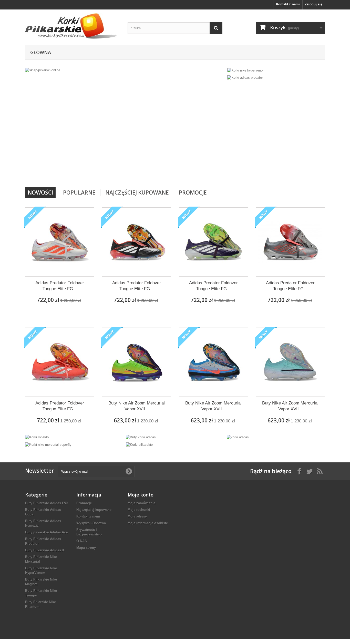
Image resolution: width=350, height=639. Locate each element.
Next (215, 173)
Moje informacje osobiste (148, 523)
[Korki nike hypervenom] (246, 70)
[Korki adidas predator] (245, 77)
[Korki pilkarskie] (139, 444)
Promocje (193, 192)
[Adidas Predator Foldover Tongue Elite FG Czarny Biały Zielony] (213, 242)
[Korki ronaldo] (37, 437)
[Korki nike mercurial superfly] (48, 444)
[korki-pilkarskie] (125, 125)
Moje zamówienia (141, 503)
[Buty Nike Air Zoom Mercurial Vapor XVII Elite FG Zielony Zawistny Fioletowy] (137, 362)
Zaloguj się (313, 4)
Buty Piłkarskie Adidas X (44, 550)
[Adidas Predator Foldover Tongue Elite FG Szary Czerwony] (290, 242)
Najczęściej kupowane (93, 510)
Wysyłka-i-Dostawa (91, 523)
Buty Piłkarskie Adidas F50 (46, 503)
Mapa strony (86, 548)
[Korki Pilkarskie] (72, 26)
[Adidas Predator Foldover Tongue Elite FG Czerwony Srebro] (60, 362)
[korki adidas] (238, 437)
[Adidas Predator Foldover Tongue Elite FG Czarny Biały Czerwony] (137, 242)
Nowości (40, 192)
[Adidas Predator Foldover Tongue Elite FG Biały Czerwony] (60, 242)
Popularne (79, 192)
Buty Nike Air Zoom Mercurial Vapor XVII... (136, 406)
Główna (40, 52)
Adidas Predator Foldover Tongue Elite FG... (59, 285)
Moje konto (140, 495)
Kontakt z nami (288, 4)
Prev (202, 173)
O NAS (81, 541)
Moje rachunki (139, 510)
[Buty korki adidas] (141, 437)
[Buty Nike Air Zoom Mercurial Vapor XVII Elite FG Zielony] (290, 362)
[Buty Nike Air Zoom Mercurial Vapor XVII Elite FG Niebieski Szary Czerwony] (213, 362)
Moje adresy (137, 516)
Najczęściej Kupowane (137, 192)
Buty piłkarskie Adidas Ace (46, 532)
